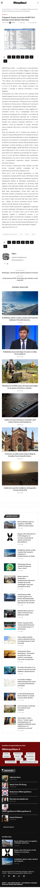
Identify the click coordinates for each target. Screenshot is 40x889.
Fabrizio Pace (15, 777)
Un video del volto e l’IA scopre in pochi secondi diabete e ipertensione (27, 669)
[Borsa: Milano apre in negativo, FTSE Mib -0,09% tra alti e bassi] (10, 524)
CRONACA (16, 9)
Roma (27, 234)
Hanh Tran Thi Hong (18, 784)
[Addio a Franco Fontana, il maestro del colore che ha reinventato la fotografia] (20, 405)
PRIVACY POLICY (8, 827)
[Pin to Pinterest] (22, 57)
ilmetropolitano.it (7, 9)
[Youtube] (14, 876)
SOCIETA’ (31, 759)
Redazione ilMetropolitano (20, 792)
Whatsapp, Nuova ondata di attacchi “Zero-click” (24, 566)
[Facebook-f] (4, 876)
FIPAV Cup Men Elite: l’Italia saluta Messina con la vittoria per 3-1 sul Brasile (26, 626)
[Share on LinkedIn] (27, 57)
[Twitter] (9, 876)
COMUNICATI (10, 762)
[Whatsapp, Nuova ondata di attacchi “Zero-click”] (10, 567)
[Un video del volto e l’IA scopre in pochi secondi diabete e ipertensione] (10, 670)
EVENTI (19, 759)
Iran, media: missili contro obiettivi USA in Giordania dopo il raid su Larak (26, 640)
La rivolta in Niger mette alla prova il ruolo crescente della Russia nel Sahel (27, 683)
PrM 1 (14, 254)
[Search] (38, 3)
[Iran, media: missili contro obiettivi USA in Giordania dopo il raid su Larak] (10, 640)
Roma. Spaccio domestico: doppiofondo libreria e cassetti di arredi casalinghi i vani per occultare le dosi (26, 581)
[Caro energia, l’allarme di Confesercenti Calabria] (10, 709)
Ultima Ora (6, 837)
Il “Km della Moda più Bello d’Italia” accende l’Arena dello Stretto (26, 696)
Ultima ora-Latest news (29, 762)
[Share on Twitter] (18, 57)
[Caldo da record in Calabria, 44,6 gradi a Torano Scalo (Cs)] (20, 473)
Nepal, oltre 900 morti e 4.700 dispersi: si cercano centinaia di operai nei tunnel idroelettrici (27, 538)
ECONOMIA (30, 756)
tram (33, 234)
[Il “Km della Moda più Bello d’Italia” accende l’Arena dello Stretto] (10, 696)
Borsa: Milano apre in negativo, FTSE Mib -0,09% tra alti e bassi (26, 524)
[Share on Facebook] (13, 57)
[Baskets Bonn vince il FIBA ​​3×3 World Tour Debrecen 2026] (10, 614)
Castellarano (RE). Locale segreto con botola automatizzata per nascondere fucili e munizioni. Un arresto (26, 599)
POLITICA (30, 754)
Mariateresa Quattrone (19, 799)
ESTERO (6, 756)
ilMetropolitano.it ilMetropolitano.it (16, 811)
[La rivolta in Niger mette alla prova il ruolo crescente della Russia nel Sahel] (10, 682)
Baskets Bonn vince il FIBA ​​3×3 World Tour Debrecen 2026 (26, 613)
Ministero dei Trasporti (10, 234)
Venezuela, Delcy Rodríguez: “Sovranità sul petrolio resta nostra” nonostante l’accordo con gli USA (26, 655)
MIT (21, 234)
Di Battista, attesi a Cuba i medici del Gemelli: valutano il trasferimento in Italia (26, 553)
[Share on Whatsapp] (31, 57)
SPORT (17, 756)
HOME (6, 754)
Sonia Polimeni (16, 817)
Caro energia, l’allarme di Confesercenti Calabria (26, 708)
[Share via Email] (5, 61)
